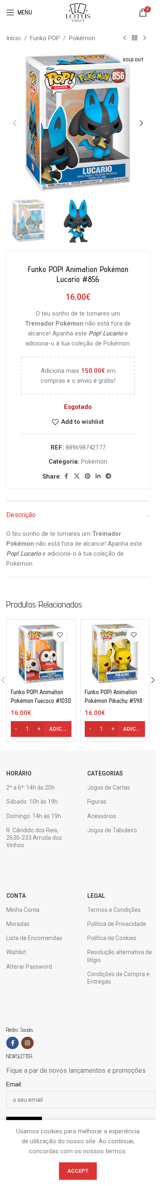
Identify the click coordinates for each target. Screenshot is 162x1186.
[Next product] (145, 38)
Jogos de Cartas (108, 787)
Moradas (17, 924)
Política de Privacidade (116, 924)
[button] (14, 123)
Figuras (96, 801)
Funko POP (45, 38)
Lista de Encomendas (34, 938)
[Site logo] (78, 12)
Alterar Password (29, 966)
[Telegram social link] (108, 476)
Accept (77, 1171)
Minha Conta (22, 910)
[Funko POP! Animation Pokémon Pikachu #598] (115, 654)
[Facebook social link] (66, 476)
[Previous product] (125, 38)
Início (13, 38)
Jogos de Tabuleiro (112, 830)
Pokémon (82, 38)
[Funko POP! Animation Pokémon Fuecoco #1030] (41, 654)
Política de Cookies (111, 938)
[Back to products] (135, 38)
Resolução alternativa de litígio (119, 956)
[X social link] (76, 476)
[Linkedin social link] (98, 476)
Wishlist (16, 952)
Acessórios (101, 816)
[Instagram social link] (27, 1043)
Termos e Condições (114, 910)
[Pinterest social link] (87, 476)
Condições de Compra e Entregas (118, 978)
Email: (14, 1084)
